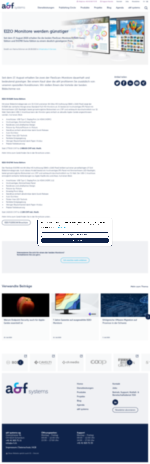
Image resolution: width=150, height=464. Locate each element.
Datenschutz (62, 227)
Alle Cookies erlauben (75, 240)
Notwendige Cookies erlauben (75, 235)
